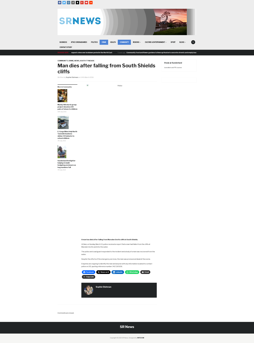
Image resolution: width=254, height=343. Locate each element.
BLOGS (181, 42)
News (76, 61)
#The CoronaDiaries (79, 42)
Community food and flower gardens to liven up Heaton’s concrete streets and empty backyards (157, 53)
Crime (104, 42)
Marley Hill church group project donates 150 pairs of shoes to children (67, 107)
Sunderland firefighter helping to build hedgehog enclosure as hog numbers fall (67, 164)
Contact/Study (66, 47)
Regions (136, 42)
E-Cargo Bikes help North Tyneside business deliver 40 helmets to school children (67, 135)
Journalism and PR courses (173, 67)
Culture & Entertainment (155, 42)
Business (63, 42)
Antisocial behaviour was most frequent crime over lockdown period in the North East (71, 53)
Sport (173, 42)
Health (113, 42)
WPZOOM (140, 338)
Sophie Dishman (72, 77)
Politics (94, 42)
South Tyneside (87, 61)
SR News (127, 327)
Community (124, 42)
